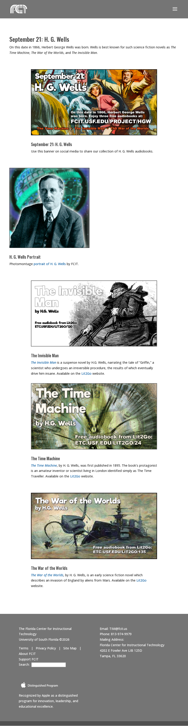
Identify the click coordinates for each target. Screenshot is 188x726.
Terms (23, 648)
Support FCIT (29, 659)
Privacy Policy (46, 648)
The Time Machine (45, 458)
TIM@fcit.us (118, 628)
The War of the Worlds (49, 568)
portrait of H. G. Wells (50, 264)
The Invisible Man (45, 355)
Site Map (70, 648)
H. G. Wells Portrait (25, 257)
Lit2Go (86, 373)
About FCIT (27, 653)
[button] (175, 12)
